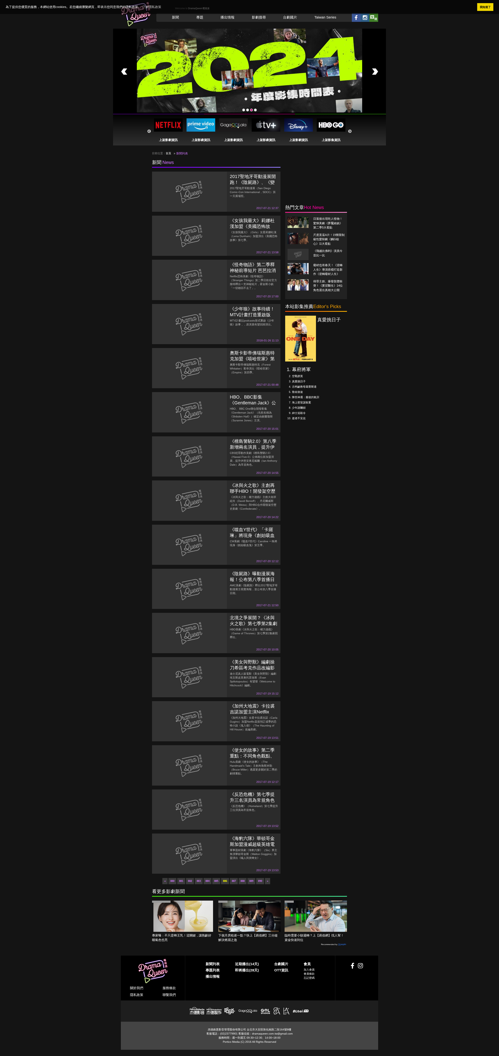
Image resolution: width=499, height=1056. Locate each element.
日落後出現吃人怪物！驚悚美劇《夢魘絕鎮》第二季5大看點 (327, 223)
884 (207, 881)
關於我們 (136, 988)
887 (234, 881)
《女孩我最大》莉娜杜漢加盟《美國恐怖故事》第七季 (252, 226)
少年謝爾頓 (299, 407)
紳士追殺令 (299, 413)
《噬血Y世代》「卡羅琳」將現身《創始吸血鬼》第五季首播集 (252, 535)
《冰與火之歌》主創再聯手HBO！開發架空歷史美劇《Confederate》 (253, 491)
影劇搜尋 (259, 17)
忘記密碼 (309, 977)
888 (243, 881)
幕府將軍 (301, 369)
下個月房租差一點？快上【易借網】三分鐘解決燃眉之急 (248, 938)
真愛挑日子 (299, 381)
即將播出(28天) (247, 970)
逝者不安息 (299, 418)
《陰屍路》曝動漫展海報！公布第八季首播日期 (252, 579)
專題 (199, 17)
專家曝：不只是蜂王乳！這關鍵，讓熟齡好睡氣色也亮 (181, 938)
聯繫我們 (169, 995)
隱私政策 (136, 995)
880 (172, 881)
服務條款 (169, 988)
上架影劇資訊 (168, 140)
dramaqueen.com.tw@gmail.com (272, 1033)
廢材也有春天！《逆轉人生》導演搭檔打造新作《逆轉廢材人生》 (327, 269)
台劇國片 (290, 17)
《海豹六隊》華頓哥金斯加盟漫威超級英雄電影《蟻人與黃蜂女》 (252, 844)
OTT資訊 (281, 970)
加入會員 (309, 969)
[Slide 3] (251, 110)
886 (225, 881)
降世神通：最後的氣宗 (305, 397)
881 (181, 881)
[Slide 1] (243, 110)
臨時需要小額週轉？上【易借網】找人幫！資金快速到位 (314, 938)
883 (199, 881)
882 (190, 881)
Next (350, 131)
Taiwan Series (325, 17)
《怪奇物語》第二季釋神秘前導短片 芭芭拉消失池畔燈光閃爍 (253, 270)
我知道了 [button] (485, 7)
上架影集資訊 (331, 140)
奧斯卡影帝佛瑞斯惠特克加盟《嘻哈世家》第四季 (252, 358)
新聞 (175, 17)
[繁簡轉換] (373, 17)
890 (260, 881)
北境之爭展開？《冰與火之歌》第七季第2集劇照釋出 (253, 623)
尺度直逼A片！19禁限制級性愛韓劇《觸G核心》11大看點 (329, 239)
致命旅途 (297, 391)
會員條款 (309, 973)
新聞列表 (213, 964)
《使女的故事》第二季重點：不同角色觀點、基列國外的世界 (252, 756)
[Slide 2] (247, 110)
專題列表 (213, 970)
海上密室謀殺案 (301, 402)
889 (251, 881)
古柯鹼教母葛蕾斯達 (304, 386)
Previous (149, 131)
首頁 (168, 153)
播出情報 (227, 17)
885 (216, 881)
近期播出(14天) (247, 964)
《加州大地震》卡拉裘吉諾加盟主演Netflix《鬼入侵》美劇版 (252, 711)
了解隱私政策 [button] (151, 7)
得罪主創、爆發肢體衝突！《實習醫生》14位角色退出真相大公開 (328, 286)
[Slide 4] (255, 110)
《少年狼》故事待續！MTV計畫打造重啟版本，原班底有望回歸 (252, 314)
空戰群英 (297, 376)
